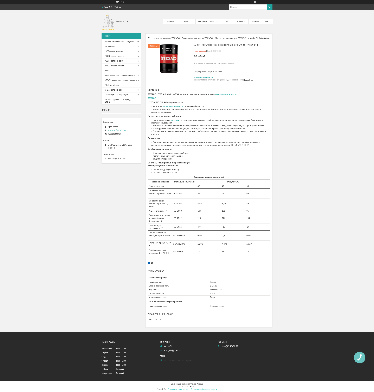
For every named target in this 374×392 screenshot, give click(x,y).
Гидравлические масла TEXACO (197, 38)
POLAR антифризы (112, 85)
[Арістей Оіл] (108, 21)
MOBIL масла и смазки (114, 61)
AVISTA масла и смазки (114, 90)
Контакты (241, 21)
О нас (226, 21)
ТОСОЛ (107, 71)
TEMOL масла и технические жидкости (120, 75)
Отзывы (255, 21)
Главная (170, 21)
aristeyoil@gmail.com (117, 130)
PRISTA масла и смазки (114, 51)
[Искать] (269, 7)
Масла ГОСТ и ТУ (111, 46)
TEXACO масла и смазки (114, 66)
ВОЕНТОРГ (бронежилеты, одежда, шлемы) (118, 100)
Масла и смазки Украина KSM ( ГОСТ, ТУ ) (121, 42)
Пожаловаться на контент (178, 389)
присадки (174, 120)
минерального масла (173, 106)
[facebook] (149, 263)
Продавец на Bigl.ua (187, 387)
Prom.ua (199, 384)
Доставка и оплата (206, 21)
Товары (185, 21)
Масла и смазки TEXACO (168, 38)
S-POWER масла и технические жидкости (121, 80)
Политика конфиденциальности (204, 389)
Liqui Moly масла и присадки (116, 95)
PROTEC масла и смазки (114, 56)
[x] (152, 263)
